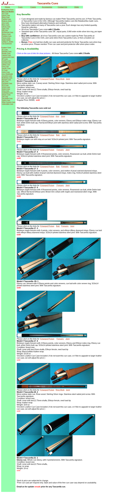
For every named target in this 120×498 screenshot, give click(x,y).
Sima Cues (5, 91)
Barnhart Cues (6, 51)
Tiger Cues (5, 28)
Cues (20, 7)
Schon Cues (6, 87)
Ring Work (60, 79)
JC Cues (5, 70)
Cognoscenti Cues (8, 57)
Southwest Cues (7, 93)
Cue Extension (7, 43)
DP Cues (5, 59)
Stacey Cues (6, 94)
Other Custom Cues (8, 102)
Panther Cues (6, 19)
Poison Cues (6, 38)
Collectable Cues (7, 104)
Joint (68, 79)
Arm (57, 116)
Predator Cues (6, 36)
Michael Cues (6, 79)
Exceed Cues (6, 63)
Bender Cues (6, 53)
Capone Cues (6, 55)
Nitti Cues (5, 81)
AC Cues (5, 49)
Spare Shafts (6, 40)
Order (76, 7)
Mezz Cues (5, 25)
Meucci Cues (6, 34)
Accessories (47, 7)
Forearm (60, 150)
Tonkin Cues (6, 100)
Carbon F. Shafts (7, 41)
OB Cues (5, 30)
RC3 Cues (5, 85)
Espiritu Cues (6, 61)
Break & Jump (6, 21)
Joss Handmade (7, 74)
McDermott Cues (7, 32)
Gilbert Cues (6, 64)
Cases (33, 7)
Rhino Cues (6, 17)
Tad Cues (5, 96)
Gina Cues (5, 66)
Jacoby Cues (6, 68)
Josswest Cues (7, 76)
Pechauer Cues (7, 83)
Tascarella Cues (7, 98)
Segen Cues (6, 89)
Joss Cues (5, 23)
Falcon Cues (6, 26)
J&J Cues (5, 13)
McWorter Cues (7, 78)
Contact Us (62, 7)
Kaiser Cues (6, 15)
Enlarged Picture (47, 79)
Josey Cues (6, 72)
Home (7, 7)
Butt (58, 135)
